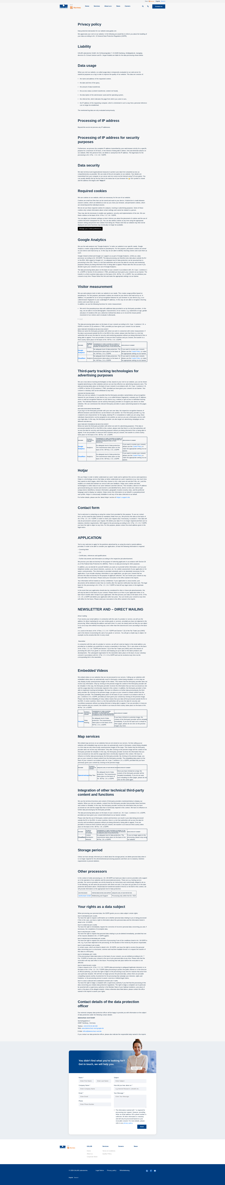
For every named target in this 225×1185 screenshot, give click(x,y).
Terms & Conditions (108, 1151)
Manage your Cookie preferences (90, 229)
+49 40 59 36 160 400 (90, 1026)
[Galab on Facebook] (151, 1170)
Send (142, 1126)
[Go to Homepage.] (70, 6)
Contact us (158, 6)
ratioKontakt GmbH (84, 896)
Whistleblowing (124, 1170)
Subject (116, 1077)
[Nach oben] (220, 1181)
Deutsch (163, 1)
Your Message (119, 1093)
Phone (81, 1101)
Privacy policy (111, 1170)
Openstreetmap (83, 775)
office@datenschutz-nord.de (92, 1031)
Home (87, 6)
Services (97, 6)
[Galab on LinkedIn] (147, 1170)
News (118, 6)
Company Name (84, 1085)
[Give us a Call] (148, 6)
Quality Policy (107, 1154)
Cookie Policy (136, 351)
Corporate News (92, 1157)
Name (81, 1077)
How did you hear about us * (123, 1085)
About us (107, 6)
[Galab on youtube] (155, 1170)
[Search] (143, 6)
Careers (127, 6)
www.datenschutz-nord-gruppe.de (93, 1028)
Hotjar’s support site (123, 497)
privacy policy (128, 1123)
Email (81, 1093)
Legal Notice (100, 1170)
